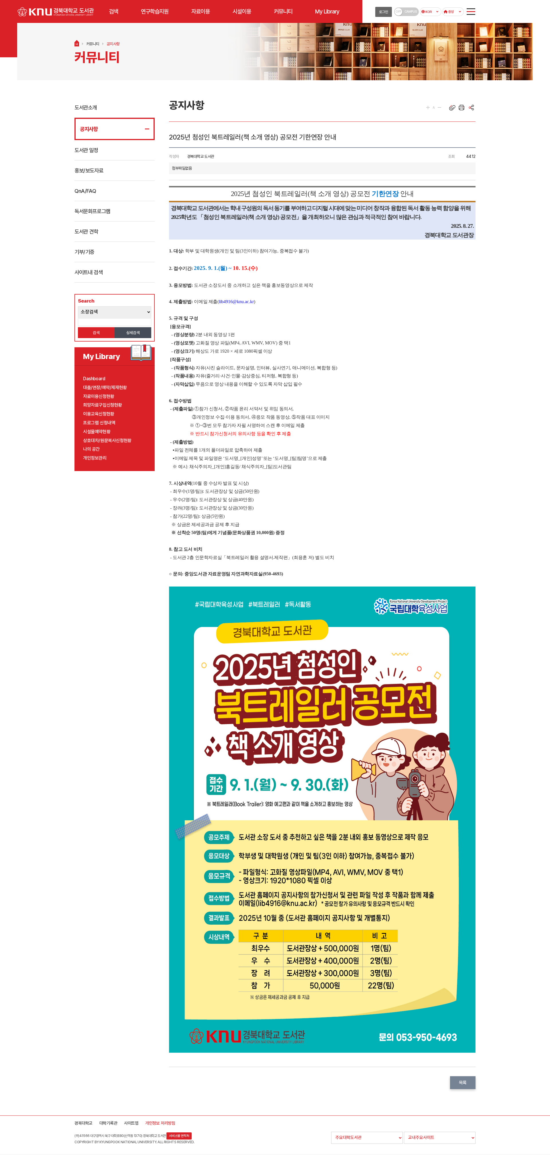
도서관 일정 (86, 150)
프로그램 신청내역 (99, 422)
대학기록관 (108, 1123)
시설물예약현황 (96, 431)
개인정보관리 (95, 458)
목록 (463, 1082)
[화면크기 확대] (428, 107)
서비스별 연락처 (179, 1136)
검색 (96, 332)
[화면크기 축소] (439, 107)
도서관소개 (85, 107)
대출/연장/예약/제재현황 (105, 387)
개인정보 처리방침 (160, 1123)
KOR (428, 12)
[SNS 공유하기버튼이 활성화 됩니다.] (471, 107)
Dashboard (94, 378)
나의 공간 (91, 449)
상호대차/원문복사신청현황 (107, 440)
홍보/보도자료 (88, 170)
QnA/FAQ (85, 191)
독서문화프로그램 (92, 211)
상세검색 (133, 332)
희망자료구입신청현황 (102, 405)
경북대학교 (83, 1123)
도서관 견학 (86, 231)
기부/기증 (84, 252)
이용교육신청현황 (98, 414)
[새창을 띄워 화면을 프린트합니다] (461, 107)
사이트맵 (131, 1123)
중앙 (450, 12)
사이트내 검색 (88, 272)
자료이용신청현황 (98, 396)
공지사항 (113, 44)
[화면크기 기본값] (434, 107)
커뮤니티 (92, 44)
